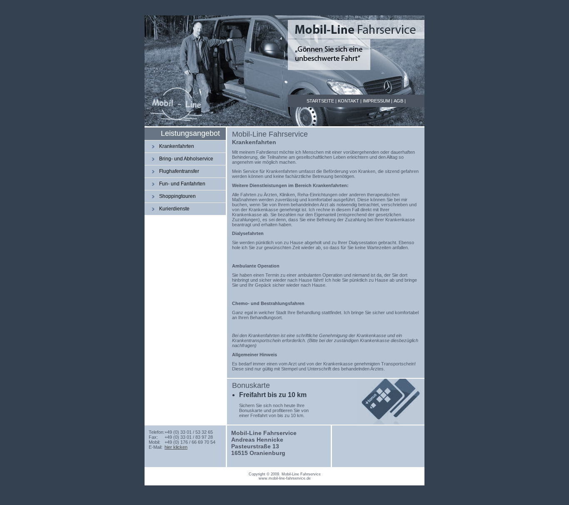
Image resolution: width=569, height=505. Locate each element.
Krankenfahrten (176, 146)
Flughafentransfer (179, 171)
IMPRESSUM (376, 100)
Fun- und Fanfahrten (182, 184)
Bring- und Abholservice (186, 159)
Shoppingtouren (177, 196)
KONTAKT (348, 100)
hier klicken (176, 447)
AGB (398, 100)
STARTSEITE (320, 100)
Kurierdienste (174, 209)
